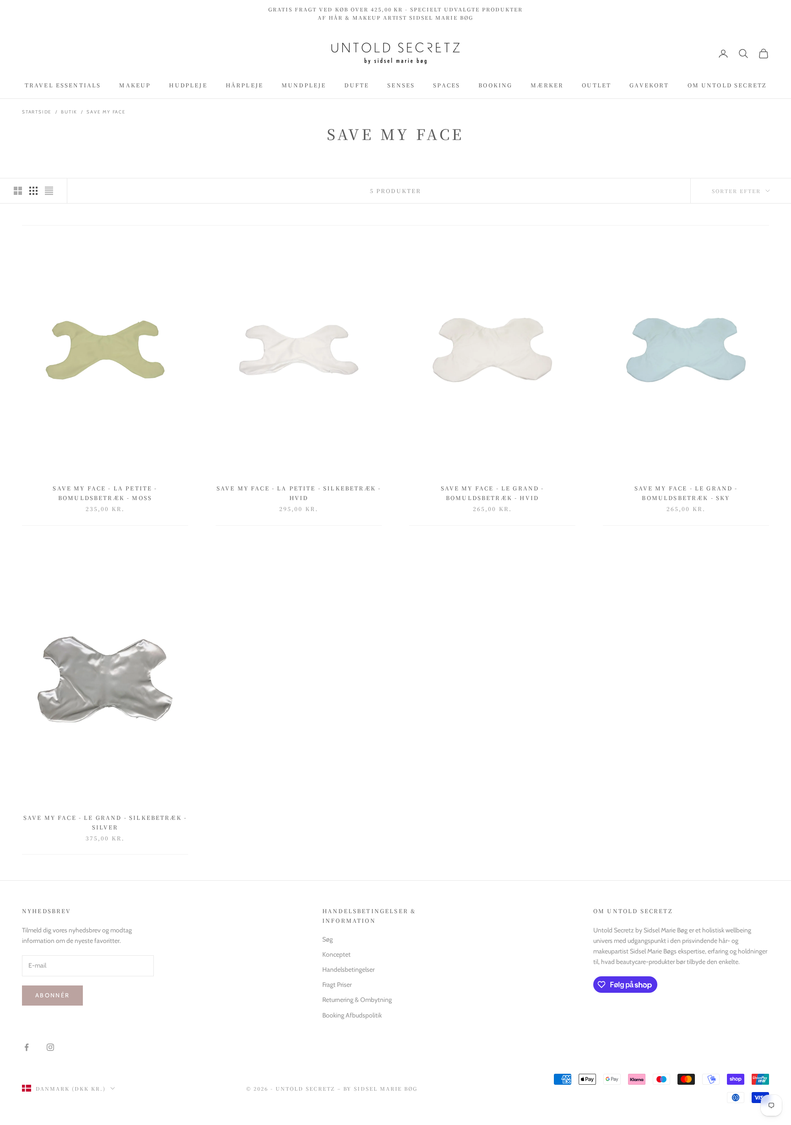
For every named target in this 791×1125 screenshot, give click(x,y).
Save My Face (106, 112)
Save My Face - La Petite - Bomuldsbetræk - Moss (105, 492)
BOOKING (495, 85)
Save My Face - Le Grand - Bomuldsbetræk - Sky (686, 492)
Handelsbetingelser (348, 969)
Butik (69, 112)
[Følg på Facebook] (26, 1047)
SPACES (446, 85)
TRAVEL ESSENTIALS (63, 85)
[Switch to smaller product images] (33, 190)
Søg (327, 939)
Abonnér (52, 995)
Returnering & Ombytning (357, 1000)
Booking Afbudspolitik (352, 1015)
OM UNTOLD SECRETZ (727, 85)
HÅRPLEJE (244, 85)
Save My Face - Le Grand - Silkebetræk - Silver (105, 821)
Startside (37, 112)
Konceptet (336, 954)
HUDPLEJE (188, 85)
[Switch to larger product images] (18, 190)
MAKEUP (135, 85)
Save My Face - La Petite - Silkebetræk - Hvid (299, 492)
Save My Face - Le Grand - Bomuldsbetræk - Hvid (492, 492)
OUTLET (596, 85)
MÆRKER (547, 85)
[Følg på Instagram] (50, 1047)
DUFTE (356, 85)
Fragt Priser (337, 984)
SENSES (401, 85)
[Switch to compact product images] (49, 190)
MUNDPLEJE (304, 85)
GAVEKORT (649, 85)
